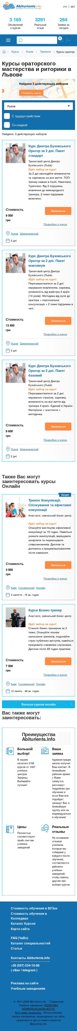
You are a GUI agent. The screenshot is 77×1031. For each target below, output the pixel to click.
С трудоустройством (26, 116)
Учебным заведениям (28, 988)
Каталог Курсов (23, 923)
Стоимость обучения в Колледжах (29, 916)
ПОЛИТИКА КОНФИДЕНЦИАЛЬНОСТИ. (40, 1007)
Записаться (58, 211)
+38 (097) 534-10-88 (25, 965)
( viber (15, 970)
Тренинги (45, 51)
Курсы (15, 51)
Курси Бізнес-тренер (45, 610)
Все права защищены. (28, 1012)
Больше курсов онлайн (39, 704)
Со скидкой (19, 125)
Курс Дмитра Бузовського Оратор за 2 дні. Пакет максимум (49, 260)
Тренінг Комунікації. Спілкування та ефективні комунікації (49, 505)
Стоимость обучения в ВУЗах (34, 908)
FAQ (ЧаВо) (19, 938)
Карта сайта (20, 928)
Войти (68, 40)
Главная (5, 51)
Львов (29, 51)
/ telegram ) (29, 970)
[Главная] (25, 6)
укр (65, 6)
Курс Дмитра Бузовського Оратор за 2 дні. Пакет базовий (49, 370)
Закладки (61, 40)
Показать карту (31, 93)
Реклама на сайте (24, 983)
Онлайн (40, 588)
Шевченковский (29, 233)
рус (73, 6)
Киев (14, 588)
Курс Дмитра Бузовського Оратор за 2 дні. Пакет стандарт (49, 151)
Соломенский (26, 588)
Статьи (16, 948)
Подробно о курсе (55, 224)
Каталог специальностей (30, 943)
